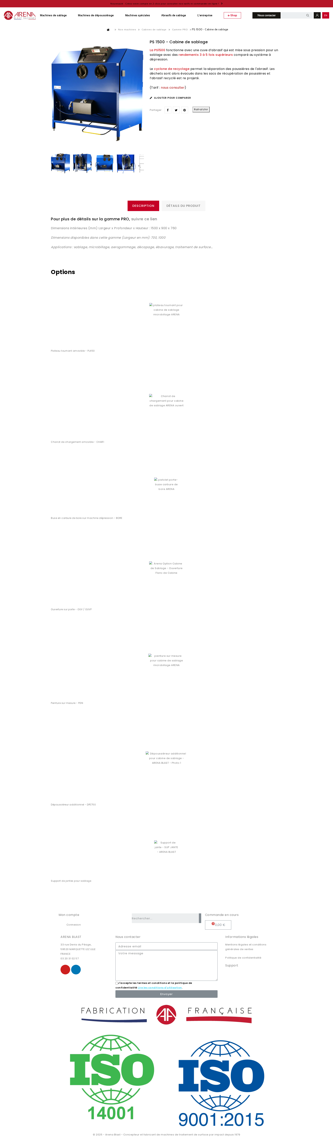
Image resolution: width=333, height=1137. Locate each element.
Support (231, 965)
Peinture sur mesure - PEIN (67, 703)
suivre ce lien (143, 219)
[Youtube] (65, 969)
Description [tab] (143, 206)
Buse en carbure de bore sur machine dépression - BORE (86, 518)
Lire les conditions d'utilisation (160, 988)
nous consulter (173, 87)
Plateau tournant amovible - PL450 (73, 350)
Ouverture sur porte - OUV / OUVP (71, 609)
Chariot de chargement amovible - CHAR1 (77, 442)
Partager (168, 110)
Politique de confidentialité (243, 958)
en (325, 15)
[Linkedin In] (76, 969)
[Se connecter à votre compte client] (317, 15)
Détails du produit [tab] (183, 206)
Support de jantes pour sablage (71, 880)
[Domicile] (108, 29)
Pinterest (184, 110)
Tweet (176, 110)
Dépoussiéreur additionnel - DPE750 (73, 804)
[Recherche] (200, 918)
